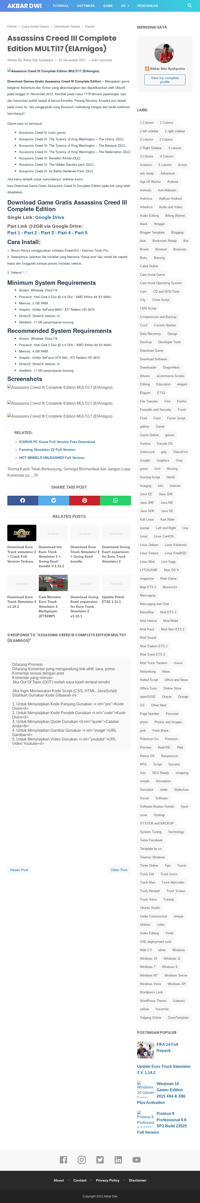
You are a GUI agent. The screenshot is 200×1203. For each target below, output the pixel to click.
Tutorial (61, 6)
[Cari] (190, 7)
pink (143, 730)
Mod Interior (148, 621)
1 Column (146, 122)
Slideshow (181, 790)
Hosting (172, 469)
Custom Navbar (165, 325)
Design (172, 334)
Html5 (171, 477)
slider (164, 790)
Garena (145, 443)
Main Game (168, 578)
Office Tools (148, 688)
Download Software (153, 359)
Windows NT (149, 975)
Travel (181, 865)
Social (144, 798)
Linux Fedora (149, 553)
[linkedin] (118, 1163)
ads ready (147, 173)
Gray (179, 460)
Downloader (148, 367)
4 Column (166, 156)
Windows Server (175, 975)
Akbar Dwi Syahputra (38, 60)
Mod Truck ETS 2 (152, 654)
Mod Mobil (170, 621)
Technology (176, 832)
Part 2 (30, 232)
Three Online (149, 865)
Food (156, 418)
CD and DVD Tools (166, 291)
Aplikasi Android (170, 198)
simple (144, 781)
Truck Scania (175, 891)
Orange (183, 697)
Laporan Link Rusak (71, 17)
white (162, 950)
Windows (178, 950)
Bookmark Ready (164, 241)
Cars (143, 291)
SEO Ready (160, 773)
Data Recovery (150, 334)
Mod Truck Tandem (153, 663)
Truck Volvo (148, 899)
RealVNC (164, 747)
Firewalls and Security (155, 409)
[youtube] (136, 1163)
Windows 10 (148, 958)
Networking (148, 671)
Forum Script (176, 418)
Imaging (145, 486)
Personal (172, 714)
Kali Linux (147, 519)
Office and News (176, 680)
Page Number (149, 714)
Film (167, 401)
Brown (144, 249)
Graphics (163, 460)
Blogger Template (152, 232)
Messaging (147, 595)
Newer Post (19, 870)
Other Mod (158, 705)
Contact (80, 1180)
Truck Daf (147, 874)
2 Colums (166, 139)
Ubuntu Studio (150, 908)
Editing (145, 384)
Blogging (177, 232)
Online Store (172, 688)
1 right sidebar (175, 131)
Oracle (166, 697)
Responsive (169, 756)
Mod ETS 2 (168, 612)
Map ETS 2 (148, 587)
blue (143, 241)
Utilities (145, 924)
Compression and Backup (158, 317)
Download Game (151, 350)
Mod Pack (147, 629)
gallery (144, 426)
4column (146, 165)
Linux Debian (149, 545)
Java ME (166, 502)
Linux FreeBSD (175, 553)
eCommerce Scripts (171, 376)
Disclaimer (137, 1180)
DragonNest (171, 367)
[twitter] (53, 500)
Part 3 (47, 232)
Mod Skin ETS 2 (172, 629)
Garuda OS (165, 443)
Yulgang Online (150, 1017)
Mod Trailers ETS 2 (154, 646)
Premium (171, 739)
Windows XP (177, 984)
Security (174, 764)
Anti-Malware (167, 190)
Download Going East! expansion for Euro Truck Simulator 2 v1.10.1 (84, 606)
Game (108, 6)
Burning (159, 258)
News (166, 671)
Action (182, 165)
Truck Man (147, 882)
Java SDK (147, 511)
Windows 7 (147, 967)
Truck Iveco (168, 874)
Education (163, 384)
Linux (144, 536)
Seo (143, 773)
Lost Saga (168, 562)
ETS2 (161, 393)
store (143, 815)
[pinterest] (84, 500)
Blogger (159, 224)
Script (157, 764)
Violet (169, 933)
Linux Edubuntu (176, 545)
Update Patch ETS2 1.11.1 (113, 599)
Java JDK (166, 494)
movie (178, 663)
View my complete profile (165, 80)
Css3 (143, 325)
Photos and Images (168, 722)
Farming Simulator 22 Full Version (47, 450)
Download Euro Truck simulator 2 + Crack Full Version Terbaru (21, 554)
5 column (165, 165)
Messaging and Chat (154, 604)
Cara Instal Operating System (161, 283)
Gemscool (147, 452)
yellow (144, 1009)
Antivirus (146, 198)
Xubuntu (179, 1001)
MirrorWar (147, 612)
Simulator (146, 790)
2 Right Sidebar (151, 148)
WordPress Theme (153, 1001)
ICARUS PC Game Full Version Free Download (57, 442)
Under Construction (153, 916)
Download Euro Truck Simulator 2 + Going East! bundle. (85, 554)
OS (123, 6)
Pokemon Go (149, 739)
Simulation (163, 781)
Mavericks (170, 587)
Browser (161, 249)
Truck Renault (150, 891)
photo (144, 722)
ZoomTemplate (178, 1017)
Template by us (151, 849)
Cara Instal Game (152, 275)
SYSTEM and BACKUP (157, 823)
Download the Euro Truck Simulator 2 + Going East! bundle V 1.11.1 (51, 556)
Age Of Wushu (150, 182)
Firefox (182, 401)
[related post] (21, 533)
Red (180, 747)
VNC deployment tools (156, 942)
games (170, 435)
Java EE (146, 494)
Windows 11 (172, 958)
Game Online (149, 435)
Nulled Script (149, 680)
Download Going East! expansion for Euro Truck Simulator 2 (116, 554)
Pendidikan (148, 6)
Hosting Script (150, 477)
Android (172, 182)
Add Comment (102, 60)
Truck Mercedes (173, 882)
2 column (146, 139)
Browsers (180, 249)
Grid (157, 469)
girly (164, 452)
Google (145, 460)
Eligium (145, 393)
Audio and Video (170, 207)
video (161, 924)
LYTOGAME (149, 570)
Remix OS (147, 756)
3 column (174, 148)
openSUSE (148, 697)
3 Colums (146, 156)
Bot (185, 241)
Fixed (182, 409)
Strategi (159, 815)
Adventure (167, 173)
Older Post (119, 870)
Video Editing (149, 933)
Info (160, 486)
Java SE (167, 511)
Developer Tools (169, 342)
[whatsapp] (115, 500)
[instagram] (82, 1163)
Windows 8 (169, 967)
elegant (182, 384)
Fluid (143, 418)
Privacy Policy (108, 1180)
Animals (145, 190)
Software (86, 6)
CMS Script (148, 308)
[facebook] (22, 500)
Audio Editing (149, 215)
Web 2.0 (146, 950)
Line (185, 528)
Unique (178, 916)
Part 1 (13, 232)
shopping (182, 773)
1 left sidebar (149, 131)
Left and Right (166, 528)
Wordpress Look (151, 992)
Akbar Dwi (24, 6)
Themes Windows (152, 857)
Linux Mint (147, 562)
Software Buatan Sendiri (157, 806)
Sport (184, 806)
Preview (145, 747)
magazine (147, 578)
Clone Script (161, 300)
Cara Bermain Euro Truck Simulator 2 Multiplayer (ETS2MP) (50, 606)
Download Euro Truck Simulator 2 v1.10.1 (21, 601)
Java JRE (147, 502)
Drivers (145, 376)
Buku (143, 258)
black (144, 224)
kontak (145, 528)
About (59, 1180)
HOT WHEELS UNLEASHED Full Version (52, 458)
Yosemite (162, 1009)
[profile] (164, 62)
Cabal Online (149, 266)
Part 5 (81, 232)
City (143, 300)
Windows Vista (150, 984)
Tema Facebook (151, 840)
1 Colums (166, 122)
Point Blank (160, 730)
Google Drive (49, 217)
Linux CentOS (164, 536)
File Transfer (149, 401)
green (144, 469)
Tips (168, 865)
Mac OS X (171, 570)
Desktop (146, 342)
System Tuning (150, 832)
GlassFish (180, 452)
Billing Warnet (175, 215)
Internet (175, 486)
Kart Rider (167, 519)
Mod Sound (148, 637)
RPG (143, 764)
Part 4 (64, 232)
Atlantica (146, 207)
